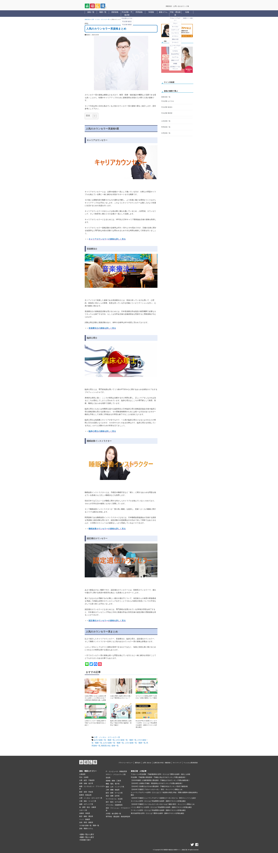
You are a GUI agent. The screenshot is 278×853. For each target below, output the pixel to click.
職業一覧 (102, 12)
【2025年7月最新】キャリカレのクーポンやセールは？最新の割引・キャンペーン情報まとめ (162, 804)
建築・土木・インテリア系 (115, 787)
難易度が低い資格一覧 (110, 746)
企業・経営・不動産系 (86, 780)
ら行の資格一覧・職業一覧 (135, 743)
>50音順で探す (85, 840)
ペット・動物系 (84, 819)
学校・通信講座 (175, 13)
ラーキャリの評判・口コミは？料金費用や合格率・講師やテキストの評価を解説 (158, 810)
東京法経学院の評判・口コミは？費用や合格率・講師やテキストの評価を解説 (157, 813)
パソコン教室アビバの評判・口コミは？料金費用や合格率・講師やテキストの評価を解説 (161, 807)
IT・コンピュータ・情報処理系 (116, 771)
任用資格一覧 (165, 115)
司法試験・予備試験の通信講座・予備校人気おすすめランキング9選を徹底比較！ (158, 777)
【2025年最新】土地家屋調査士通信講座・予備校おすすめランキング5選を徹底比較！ (160, 780)
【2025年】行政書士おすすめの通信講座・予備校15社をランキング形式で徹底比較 (159, 786)
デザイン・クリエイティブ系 (116, 774)
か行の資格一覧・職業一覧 (126, 740)
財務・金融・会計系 (86, 783)
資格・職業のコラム (86, 828)
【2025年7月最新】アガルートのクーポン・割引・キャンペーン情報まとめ (156, 789)
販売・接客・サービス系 (114, 793)
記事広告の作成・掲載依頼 (162, 762)
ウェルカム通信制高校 (191, 762)
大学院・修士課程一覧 (113, 813)
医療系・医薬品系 (85, 795)
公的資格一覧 (165, 103)
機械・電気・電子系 (112, 784)
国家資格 (114, 12)
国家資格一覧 (165, 97)
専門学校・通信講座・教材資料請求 (118, 816)
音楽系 (108, 777)
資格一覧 (90, 12)
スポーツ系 (83, 810)
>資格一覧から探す (86, 834)
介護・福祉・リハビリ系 (87, 801)
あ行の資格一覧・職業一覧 (104, 740)
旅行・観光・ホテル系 (113, 802)
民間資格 (139, 12)
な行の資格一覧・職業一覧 (113, 743)
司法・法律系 (83, 777)
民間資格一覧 (165, 109)
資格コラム (163, 12)
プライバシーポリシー (125, 762)
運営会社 (138, 762)
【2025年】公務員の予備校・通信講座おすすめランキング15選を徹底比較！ (157, 783)
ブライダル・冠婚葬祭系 (114, 805)
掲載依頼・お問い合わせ (174, 6)
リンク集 (186, 6)
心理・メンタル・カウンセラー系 (100, 19)
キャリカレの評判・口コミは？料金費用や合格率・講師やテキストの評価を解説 (158, 801)
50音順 (151, 12)
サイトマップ (177, 762)
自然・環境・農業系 (86, 822)
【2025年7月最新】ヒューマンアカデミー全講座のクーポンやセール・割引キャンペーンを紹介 (163, 798)
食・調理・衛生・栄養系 (87, 807)
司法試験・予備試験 (127, 13)
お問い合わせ (147, 762)
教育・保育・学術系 (86, 792)
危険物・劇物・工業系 (113, 780)
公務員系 (82, 774)
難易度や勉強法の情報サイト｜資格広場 (175, 850)
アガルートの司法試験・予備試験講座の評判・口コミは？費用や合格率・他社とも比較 (160, 774)
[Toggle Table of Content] (93, 116)
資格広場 (87, 19)
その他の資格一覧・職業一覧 (89, 825)
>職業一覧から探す (86, 837)
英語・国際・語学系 (112, 796)
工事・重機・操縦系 (112, 790)
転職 (187, 12)
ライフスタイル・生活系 (114, 799)
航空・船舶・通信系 (86, 816)
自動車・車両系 (84, 813)
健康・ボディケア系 (86, 804)
